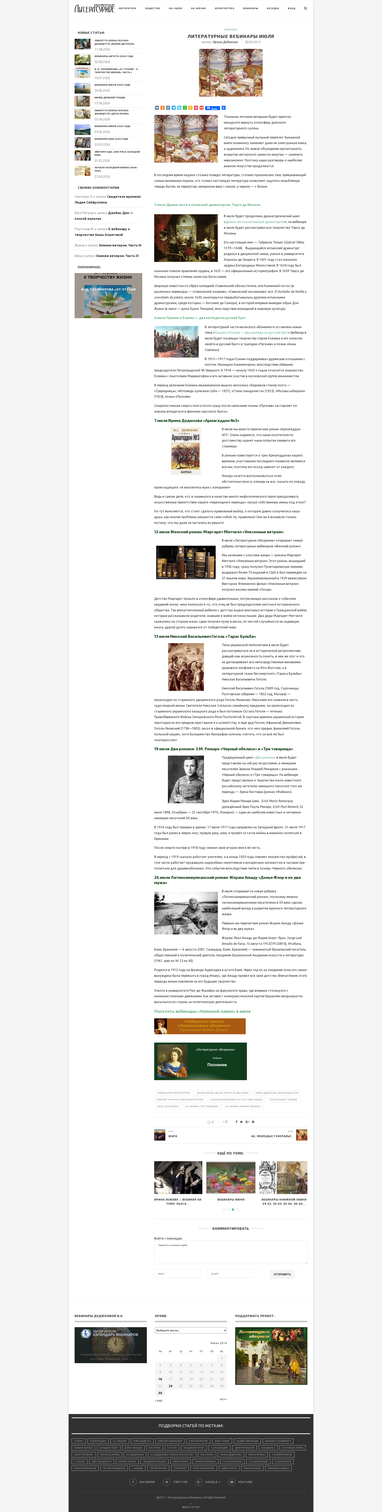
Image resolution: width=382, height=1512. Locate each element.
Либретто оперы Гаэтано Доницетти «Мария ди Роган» (114, 42)
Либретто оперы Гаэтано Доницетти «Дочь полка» (112, 112)
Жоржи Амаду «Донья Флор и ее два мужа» (223, 1093)
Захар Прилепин (83, 1454)
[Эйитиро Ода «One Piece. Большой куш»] (83, 155)
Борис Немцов (133, 1448)
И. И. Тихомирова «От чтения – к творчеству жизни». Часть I (116, 71)
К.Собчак (79, 1461)
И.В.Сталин (207, 1454)
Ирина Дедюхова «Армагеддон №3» (277, 1093)
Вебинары (250, 8)
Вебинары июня (177, 1199)
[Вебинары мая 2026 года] (83, 142)
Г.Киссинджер (219, 1448)
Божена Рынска (83, 1448)
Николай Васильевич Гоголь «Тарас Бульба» (236, 1099)
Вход (291, 8)
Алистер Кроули (198, 1441)
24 (170, 1386)
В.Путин (172, 1448)
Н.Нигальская (283, 1461)
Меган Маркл (180, 1461)
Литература (127, 8)
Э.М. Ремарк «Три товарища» (201, 1106)
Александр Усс (142, 1441)
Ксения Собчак (127, 1461)
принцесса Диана (278, 1468)
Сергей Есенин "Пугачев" (283, 1099)
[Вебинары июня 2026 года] (83, 129)
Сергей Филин (158, 1468)
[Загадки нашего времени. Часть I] (284, 1177)
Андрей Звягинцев (247, 1441)
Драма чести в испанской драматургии (255, 222)
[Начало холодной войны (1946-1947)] (83, 171)
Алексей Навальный (170, 1441)
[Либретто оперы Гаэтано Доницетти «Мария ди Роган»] (83, 44)
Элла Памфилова (203, 1468)
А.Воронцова (98, 1441)
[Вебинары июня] (177, 1177)
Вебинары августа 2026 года (114, 56)
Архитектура (224, 8)
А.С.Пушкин (120, 1441)
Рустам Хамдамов (114, 1468)
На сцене (175, 8)
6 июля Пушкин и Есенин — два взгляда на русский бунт (200, 318)
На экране (198, 8)
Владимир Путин (194, 1448)
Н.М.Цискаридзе (232, 1461)
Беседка (273, 8)
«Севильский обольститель (173, 1093)
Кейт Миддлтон (101, 1461)
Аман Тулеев (222, 1441)
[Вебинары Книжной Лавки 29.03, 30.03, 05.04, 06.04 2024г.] (230, 1177)
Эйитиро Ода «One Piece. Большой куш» (117, 153)
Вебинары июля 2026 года (112, 84)
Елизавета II (268, 1448)
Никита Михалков (85, 1468)
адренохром (229, 1468)
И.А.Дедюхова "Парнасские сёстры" (172, 1454)
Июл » (223, 1399)
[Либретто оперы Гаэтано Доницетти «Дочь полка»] (83, 114)
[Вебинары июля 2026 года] (83, 88)
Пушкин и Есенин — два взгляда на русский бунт (251, 332)
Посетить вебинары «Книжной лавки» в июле (202, 1011)
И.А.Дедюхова (135, 1454)
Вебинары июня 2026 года (112, 126)
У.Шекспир (180, 1468)
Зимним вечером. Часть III (120, 245)
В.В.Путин (154, 1448)
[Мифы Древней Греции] (83, 101)
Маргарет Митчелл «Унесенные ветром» (180, 1099)
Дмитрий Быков (244, 1448)
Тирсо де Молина (167, 1106)
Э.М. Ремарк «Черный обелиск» (243, 1106)
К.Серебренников (282, 1454)
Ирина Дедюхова (225, 42)
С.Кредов (137, 1468)
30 (160, 1393)
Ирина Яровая (256, 1454)
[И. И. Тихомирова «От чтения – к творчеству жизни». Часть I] (83, 72)
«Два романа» (265, 757)
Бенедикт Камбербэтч (278, 1441)
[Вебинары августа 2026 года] (83, 59)
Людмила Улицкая (154, 1461)
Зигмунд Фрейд (109, 1454)
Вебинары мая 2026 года (111, 138)
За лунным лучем (292, 1448)
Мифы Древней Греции (110, 97)
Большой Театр (108, 1448)
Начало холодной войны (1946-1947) (116, 169)
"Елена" (78, 1441)
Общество (152, 8)
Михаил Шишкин (205, 1461)
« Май (158, 1401)
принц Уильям (252, 1468)
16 (160, 1379)
